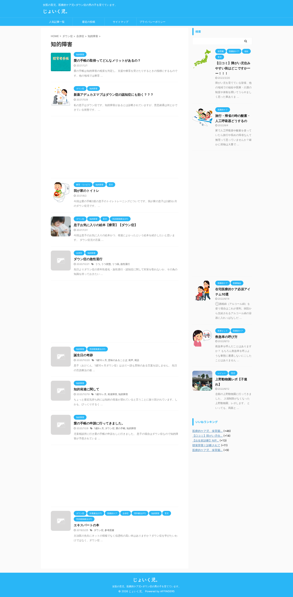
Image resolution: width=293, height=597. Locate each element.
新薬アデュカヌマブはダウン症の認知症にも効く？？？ (113, 94)
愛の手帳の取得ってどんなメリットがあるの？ (107, 60)
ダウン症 (110, 428)
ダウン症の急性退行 (88, 259)
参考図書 (109, 530)
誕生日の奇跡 (83, 355)
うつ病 (115, 264)
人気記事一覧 (57, 21)
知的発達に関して (86, 389)
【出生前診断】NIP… (205, 440)
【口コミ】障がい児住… (207, 435)
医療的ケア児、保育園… (207, 431)
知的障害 (123, 394)
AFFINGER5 (167, 591)
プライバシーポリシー (152, 21)
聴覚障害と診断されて (206, 445)
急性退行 (125, 264)
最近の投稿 (88, 21)
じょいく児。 (56, 11)
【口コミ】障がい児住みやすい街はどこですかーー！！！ (232, 68)
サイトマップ (120, 21)
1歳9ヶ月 (99, 428)
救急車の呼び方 (226, 337)
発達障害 (112, 394)
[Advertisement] (114, 148)
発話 (136, 360)
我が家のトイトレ (86, 191)
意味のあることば (117, 360)
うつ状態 (106, 264)
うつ (97, 264)
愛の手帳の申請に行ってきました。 (99, 423)
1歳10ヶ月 (101, 360)
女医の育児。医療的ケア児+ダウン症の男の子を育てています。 (146, 586)
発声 (130, 360)
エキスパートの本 (86, 525)
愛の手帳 (120, 428)
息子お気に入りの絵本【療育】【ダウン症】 (106, 225)
